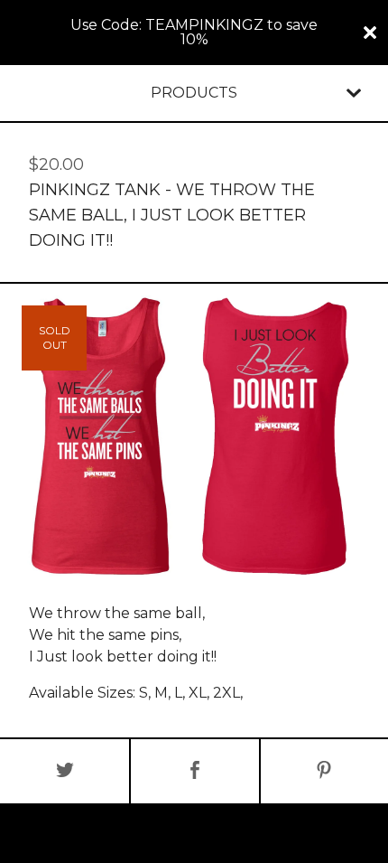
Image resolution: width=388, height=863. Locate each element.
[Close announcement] (370, 32)
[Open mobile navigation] (354, 93)
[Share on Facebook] (194, 771)
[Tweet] (64, 771)
